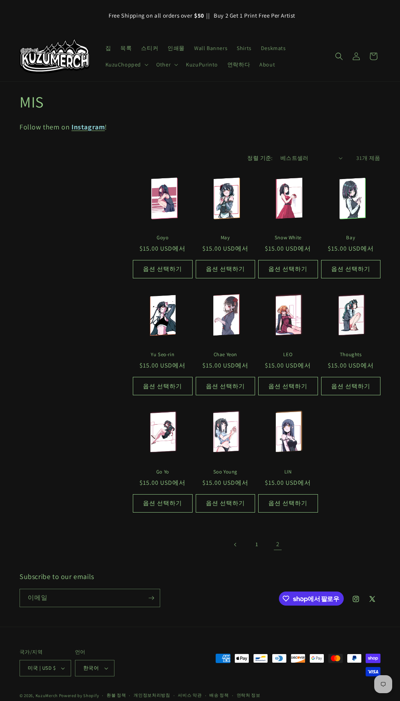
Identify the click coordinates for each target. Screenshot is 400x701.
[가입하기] (151, 598)
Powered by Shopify (79, 695)
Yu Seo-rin (162, 354)
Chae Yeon (225, 354)
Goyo (162, 238)
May (225, 238)
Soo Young (225, 472)
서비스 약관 (190, 695)
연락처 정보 (249, 695)
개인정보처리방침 (152, 695)
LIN (288, 472)
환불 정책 (116, 695)
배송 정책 (219, 695)
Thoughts (351, 354)
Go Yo (162, 472)
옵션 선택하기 (162, 269)
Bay (350, 238)
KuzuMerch (47, 695)
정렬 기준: (259, 157)
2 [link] (278, 544)
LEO (288, 354)
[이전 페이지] (235, 544)
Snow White (288, 238)
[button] (126, 64)
